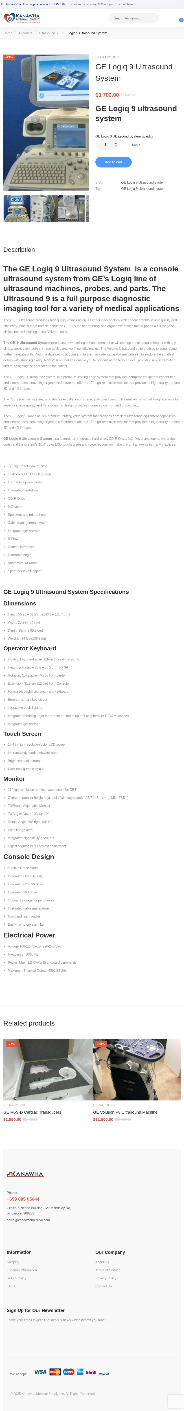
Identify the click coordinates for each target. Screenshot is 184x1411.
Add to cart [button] (11, 1092)
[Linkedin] (116, 198)
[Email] (135, 198)
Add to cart (113, 162)
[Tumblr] (125, 198)
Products (25, 33)
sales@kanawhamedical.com (28, 1220)
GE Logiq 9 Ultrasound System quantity (124, 136)
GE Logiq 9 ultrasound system (143, 188)
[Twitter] (106, 198)
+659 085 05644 (23, 1199)
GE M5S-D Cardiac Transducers (32, 1112)
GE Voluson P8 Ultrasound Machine (125, 1112)
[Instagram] (28, 1229)
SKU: (99, 182)
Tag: (98, 188)
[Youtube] (23, 1229)
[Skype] (17, 1229)
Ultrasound (47, 33)
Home (7, 33)
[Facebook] (97, 198)
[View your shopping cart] (178, 18)
